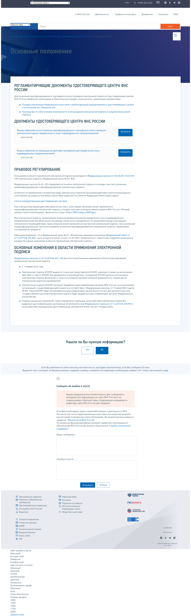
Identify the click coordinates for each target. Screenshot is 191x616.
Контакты (163, 14)
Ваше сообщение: (66, 434)
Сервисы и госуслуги (125, 14)
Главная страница (18, 36)
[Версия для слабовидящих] (127, 2)
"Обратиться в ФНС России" (81, 420)
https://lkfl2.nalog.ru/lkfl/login (80, 212)
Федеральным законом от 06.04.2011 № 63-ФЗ (111, 175)
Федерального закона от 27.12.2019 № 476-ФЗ (108, 303)
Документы (147, 14)
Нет (88, 349)
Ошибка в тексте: (65, 459)
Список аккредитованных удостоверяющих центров (40, 201)
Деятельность (102, 14)
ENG (176, 14)
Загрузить (125, 131)
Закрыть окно (17, 614)
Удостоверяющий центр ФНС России (73, 36)
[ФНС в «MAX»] (179, 3)
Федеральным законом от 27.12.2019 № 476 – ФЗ (38, 258)
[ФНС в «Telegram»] (174, 3)
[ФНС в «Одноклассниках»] (170, 3)
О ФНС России (82, 14)
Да (102, 349)
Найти (170, 26)
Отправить (87, 485)
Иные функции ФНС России (42, 36)
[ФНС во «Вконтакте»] (165, 3)
